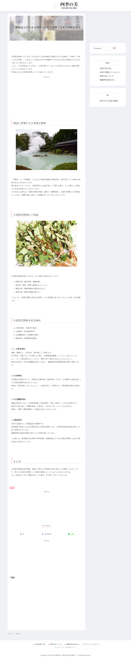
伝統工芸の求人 (106, 68)
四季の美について (107, 76)
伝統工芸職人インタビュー (110, 72)
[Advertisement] (46, 46)
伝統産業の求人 (40, 644)
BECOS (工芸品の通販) (109, 101)
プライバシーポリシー (92, 644)
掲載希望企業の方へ (107, 80)
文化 (13, 487)
